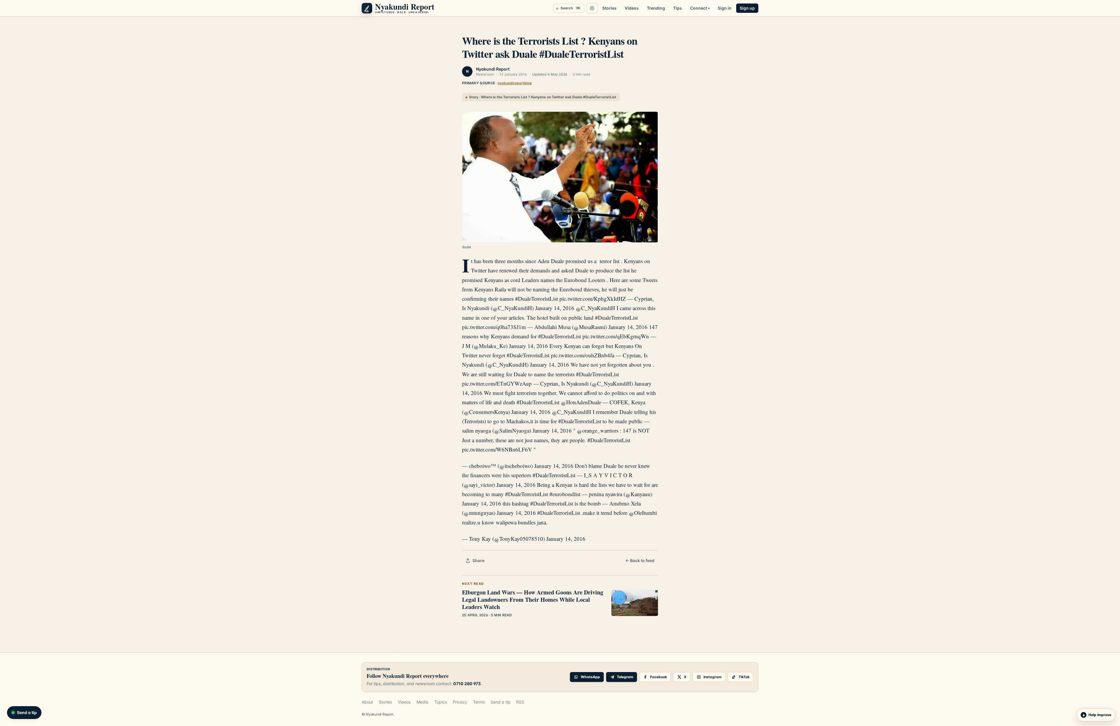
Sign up (747, 8)
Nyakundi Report (493, 69)
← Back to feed (639, 560)
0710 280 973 (467, 683)
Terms (479, 701)
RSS (520, 701)
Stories (609, 8)
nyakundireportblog (515, 83)
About (367, 701)
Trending (656, 8)
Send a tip (500, 701)
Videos (632, 8)
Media (422, 701)
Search (568, 8)
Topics (440, 701)
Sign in (725, 8)
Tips (677, 8)
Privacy (460, 701)
